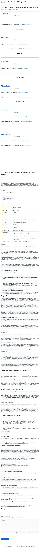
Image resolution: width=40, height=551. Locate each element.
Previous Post (3, 513)
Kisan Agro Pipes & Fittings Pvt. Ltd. (17, 2)
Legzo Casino (6, 134)
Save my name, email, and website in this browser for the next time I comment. (15, 536)
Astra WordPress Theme (31, 546)
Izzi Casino (5, 110)
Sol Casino (5, 13)
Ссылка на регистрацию (27, 24)
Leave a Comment (4, 9)
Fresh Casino (6, 86)
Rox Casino (5, 37)
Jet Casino (5, 61)
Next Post (38, 513)
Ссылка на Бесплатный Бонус (23, 44)
